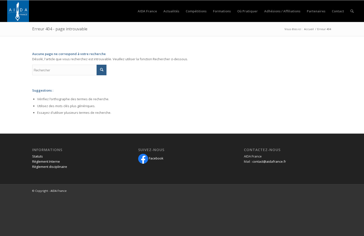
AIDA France (59, 191)
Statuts (37, 156)
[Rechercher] (352, 11)
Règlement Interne (46, 161)
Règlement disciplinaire (49, 166)
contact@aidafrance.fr (269, 161)
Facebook (155, 158)
